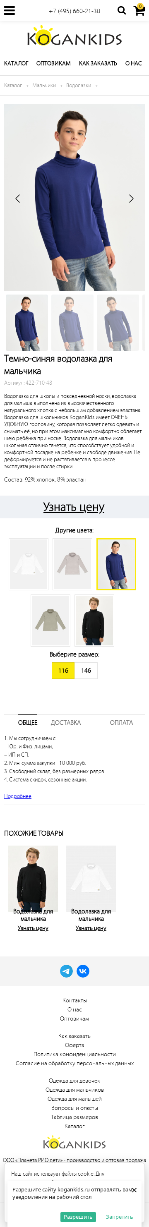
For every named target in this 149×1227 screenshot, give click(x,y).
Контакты (74, 1000)
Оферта (74, 1045)
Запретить (119, 1216)
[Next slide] (131, 198)
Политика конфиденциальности (75, 1054)
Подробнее (17, 796)
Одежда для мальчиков (75, 1089)
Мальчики (44, 85)
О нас (133, 63)
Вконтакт (83, 971)
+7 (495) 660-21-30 (74, 11)
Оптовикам (53, 63)
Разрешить (78, 1216)
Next (136, 887)
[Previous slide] (18, 198)
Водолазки (78, 85)
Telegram (66, 971)
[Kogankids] (74, 35)
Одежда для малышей (75, 1098)
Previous (12, 887)
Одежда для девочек (74, 1080)
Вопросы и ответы (74, 1108)
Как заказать (98, 63)
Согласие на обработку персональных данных (75, 1063)
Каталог (16, 63)
